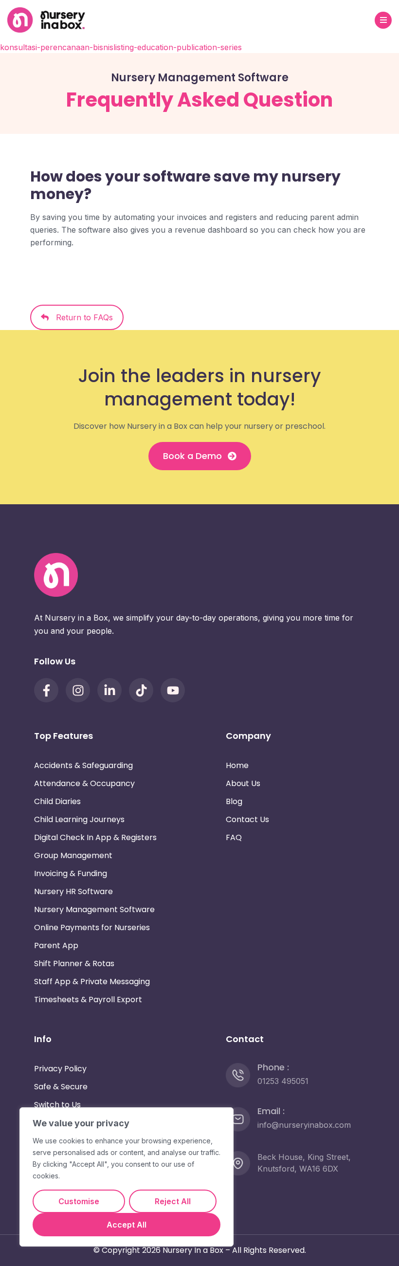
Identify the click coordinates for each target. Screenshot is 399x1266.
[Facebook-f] (46, 690)
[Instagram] (78, 690)
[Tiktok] (141, 690)
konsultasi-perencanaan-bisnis (56, 47)
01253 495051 (282, 1081)
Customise (78, 1201)
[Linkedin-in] (109, 690)
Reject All (173, 1201)
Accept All (126, 1224)
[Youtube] (173, 690)
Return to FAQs (81, 317)
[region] (126, 1177)
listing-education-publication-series (177, 47)
